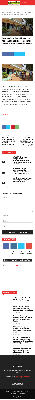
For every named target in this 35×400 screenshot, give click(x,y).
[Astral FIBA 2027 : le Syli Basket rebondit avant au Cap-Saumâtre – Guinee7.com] (7, 309)
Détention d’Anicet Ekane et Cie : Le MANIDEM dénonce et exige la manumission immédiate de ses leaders (26, 142)
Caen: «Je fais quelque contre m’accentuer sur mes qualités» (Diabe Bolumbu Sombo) (22, 318)
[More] (27, 54)
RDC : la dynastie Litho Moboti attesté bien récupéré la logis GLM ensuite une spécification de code (9, 141)
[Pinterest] (13, 127)
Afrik (13, 12)
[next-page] (6, 187)
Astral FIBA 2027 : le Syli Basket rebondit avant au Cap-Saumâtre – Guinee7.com (23, 308)
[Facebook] (4, 127)
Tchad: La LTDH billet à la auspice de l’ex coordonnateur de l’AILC (21, 299)
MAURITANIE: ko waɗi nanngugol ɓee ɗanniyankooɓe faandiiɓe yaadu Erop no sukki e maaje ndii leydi (22, 160)
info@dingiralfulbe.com (23, 377)
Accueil (4, 12)
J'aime (6, 243)
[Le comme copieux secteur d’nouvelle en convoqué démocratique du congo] (7, 351)
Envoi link (5, 114)
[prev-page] (3, 187)
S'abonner (29, 243)
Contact (7, 391)
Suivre (14, 243)
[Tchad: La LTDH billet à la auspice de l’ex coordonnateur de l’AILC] (7, 300)
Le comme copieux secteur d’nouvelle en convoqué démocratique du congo (22, 350)
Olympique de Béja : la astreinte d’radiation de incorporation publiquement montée (22, 329)
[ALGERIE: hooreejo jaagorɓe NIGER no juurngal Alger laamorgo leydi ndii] (6, 180)
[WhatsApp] (17, 127)
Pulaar (9, 12)
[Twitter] (8, 127)
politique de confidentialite (17, 393)
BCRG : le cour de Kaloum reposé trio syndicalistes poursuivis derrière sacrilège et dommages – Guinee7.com (23, 340)
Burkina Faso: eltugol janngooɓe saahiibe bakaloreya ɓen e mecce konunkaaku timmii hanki (21, 171)
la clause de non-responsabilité (19, 391)
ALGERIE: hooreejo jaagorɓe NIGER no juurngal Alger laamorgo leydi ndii (22, 179)
